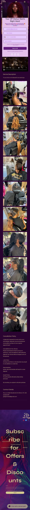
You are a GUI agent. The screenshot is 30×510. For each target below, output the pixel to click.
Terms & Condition (6, 441)
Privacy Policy (16, 441)
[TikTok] (28, 420)
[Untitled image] (15, 93)
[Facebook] (26, 420)
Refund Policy (25, 441)
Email (7, 485)
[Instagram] (24, 420)
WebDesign (25, 447)
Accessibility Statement (16, 444)
